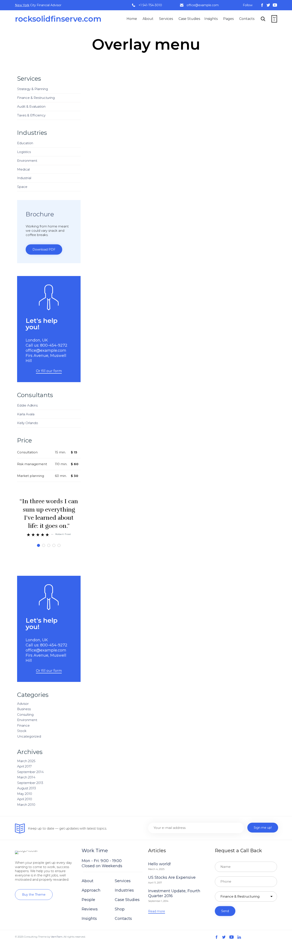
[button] (44, 249)
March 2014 (26, 777)
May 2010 (24, 794)
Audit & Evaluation (31, 106)
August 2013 (26, 788)
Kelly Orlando (27, 423)
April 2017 (24, 766)
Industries (124, 890)
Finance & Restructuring (36, 98)
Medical (23, 169)
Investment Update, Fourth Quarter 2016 (174, 893)
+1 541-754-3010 (150, 5)
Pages (228, 19)
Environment (27, 161)
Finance (23, 725)
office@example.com (203, 5)
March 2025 (26, 761)
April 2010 (24, 799)
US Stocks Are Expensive (172, 877)
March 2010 (26, 805)
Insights (211, 19)
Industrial (24, 178)
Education (25, 143)
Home (132, 19)
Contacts (246, 19)
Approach (91, 890)
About (148, 19)
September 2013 (30, 783)
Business (24, 709)
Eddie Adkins (27, 405)
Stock (22, 731)
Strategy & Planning (32, 89)
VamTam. (57, 936)
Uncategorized (29, 736)
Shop (120, 909)
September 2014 (30, 772)
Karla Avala (25, 414)
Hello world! (159, 864)
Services (166, 19)
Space (22, 187)
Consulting (25, 714)
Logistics (24, 152)
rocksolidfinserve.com (58, 19)
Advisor (23, 704)
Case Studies (189, 19)
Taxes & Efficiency (31, 115)
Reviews (90, 909)
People (88, 899)
